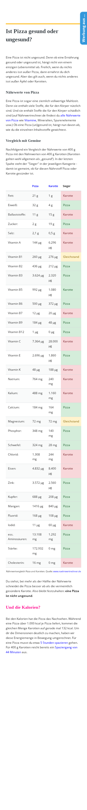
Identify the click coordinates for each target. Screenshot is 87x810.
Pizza (35, 186)
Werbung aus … (83, 28)
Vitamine (30, 120)
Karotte (53, 186)
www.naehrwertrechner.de (67, 571)
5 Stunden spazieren (54, 643)
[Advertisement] (42, 732)
